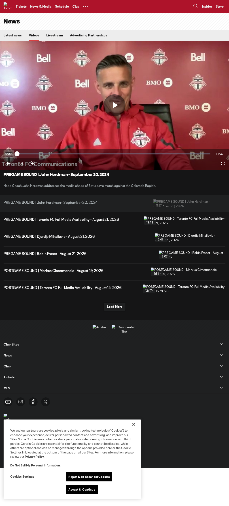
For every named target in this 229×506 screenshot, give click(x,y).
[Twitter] (45, 401)
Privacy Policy (34, 456)
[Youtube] (8, 401)
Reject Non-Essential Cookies (89, 477)
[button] (85, 6)
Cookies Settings (22, 476)
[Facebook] (33, 401)
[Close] (134, 424)
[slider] (113, 153)
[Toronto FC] (8, 6)
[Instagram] (20, 401)
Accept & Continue (81, 489)
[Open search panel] (195, 6)
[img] (20, 163)
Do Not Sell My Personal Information (35, 465)
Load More (114, 306)
